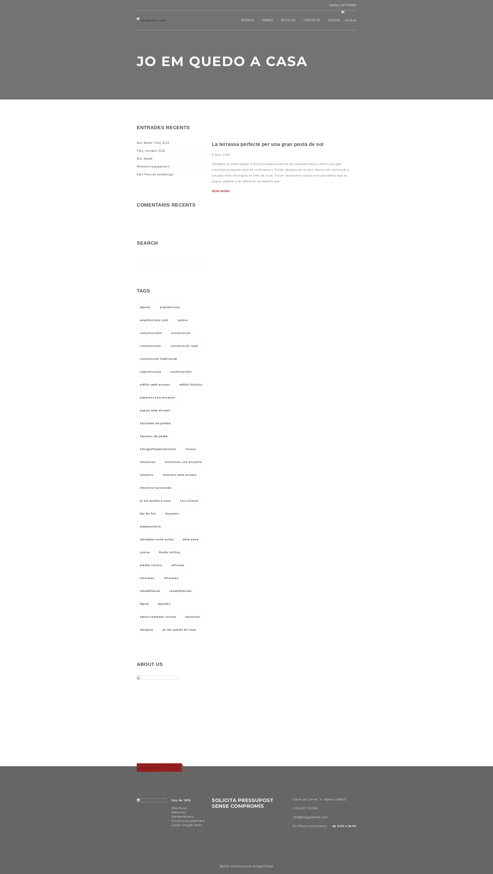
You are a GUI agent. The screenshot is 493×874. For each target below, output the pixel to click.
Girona (190, 449)
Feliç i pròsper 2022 (151, 150)
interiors (146, 475)
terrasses (192, 617)
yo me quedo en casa (179, 629)
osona (145, 552)
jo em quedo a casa (155, 500)
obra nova (190, 539)
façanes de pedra (154, 436)
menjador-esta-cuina (156, 539)
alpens (145, 307)
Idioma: (334, 20)
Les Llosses (189, 500)
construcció (180, 333)
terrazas (146, 629)
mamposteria (150, 526)
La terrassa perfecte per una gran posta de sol (268, 144)
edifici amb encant (155, 384)
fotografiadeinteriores (158, 449)
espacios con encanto (157, 397)
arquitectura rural (154, 320)
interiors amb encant (179, 475)
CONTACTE (312, 20)
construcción (150, 346)
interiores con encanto (183, 462)
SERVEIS (247, 20)
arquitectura (170, 307)
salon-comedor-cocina (158, 617)
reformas (147, 578)
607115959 (348, 5)
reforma (177, 565)
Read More (220, 191)
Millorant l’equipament (153, 166)
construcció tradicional (158, 359)
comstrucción (151, 333)
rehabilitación (180, 591)
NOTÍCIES (288, 20)
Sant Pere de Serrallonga (155, 174)
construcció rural (184, 346)
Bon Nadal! (145, 158)
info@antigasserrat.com (310, 817)
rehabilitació (150, 591)
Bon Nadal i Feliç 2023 (153, 143)
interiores (148, 462)
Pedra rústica (169, 552)
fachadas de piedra (155, 423)
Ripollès (164, 604)
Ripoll (144, 604)
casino (182, 320)
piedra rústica (151, 565)
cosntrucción (180, 371)
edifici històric (191, 384)
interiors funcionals (155, 488)
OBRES (267, 20)
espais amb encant (155, 410)
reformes (171, 578)
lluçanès (172, 513)
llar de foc (148, 513)
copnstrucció (150, 371)
